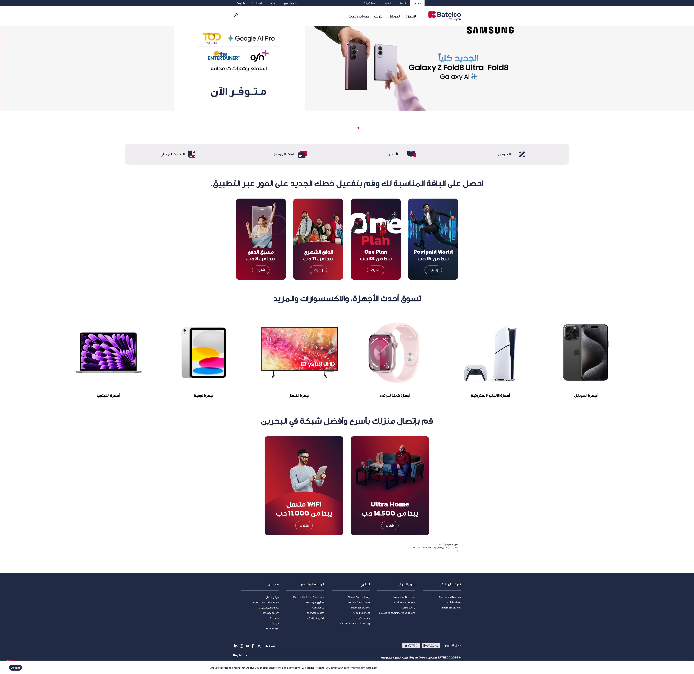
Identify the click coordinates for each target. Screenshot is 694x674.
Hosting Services (360, 618)
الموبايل (394, 16)
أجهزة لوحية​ (203, 395)
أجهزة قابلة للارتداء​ (394, 395)
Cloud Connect (361, 613)
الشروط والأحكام (315, 618)
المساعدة (257, 3)
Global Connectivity (359, 597)
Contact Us (318, 608)
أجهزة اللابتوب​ (108, 395)
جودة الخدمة (272, 628)
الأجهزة (411, 16)
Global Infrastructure (358, 602)
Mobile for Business (404, 597)
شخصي (417, 3)
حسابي (272, 3)
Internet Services (451, 608)
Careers (274, 618)
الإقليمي (387, 3)
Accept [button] (15, 668)
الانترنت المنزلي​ (173, 154)
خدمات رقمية (359, 16)
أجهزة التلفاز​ (299, 395)
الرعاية (275, 623)
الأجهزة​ (393, 154)
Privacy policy (271, 613)
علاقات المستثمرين (268, 608)
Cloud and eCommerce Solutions (397, 613)
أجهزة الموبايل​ (585, 395)
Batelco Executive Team (265, 602)
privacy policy (356, 668)
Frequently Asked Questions (308, 597)
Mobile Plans (454, 602)
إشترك (433, 269)
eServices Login (315, 613)
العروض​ (504, 154)
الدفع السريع (290, 3)
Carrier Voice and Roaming (355, 623)
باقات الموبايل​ (284, 154)
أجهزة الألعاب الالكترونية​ (490, 395)
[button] (358, 128)
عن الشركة (370, 3)
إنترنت (378, 16)
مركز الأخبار (272, 597)
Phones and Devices (450, 597)
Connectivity (408, 608)
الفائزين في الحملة (314, 602)
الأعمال (402, 3)
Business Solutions (404, 602)
